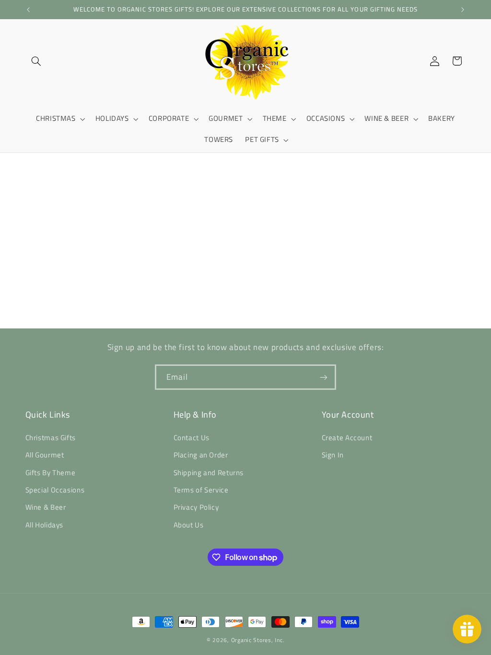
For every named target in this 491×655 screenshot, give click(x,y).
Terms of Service (201, 489)
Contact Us (192, 437)
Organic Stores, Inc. (258, 640)
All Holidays (44, 524)
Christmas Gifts (50, 437)
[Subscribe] (324, 377)
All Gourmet (44, 454)
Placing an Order (201, 454)
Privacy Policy (196, 507)
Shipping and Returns (209, 472)
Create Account (347, 437)
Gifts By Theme (50, 472)
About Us (189, 524)
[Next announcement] (462, 9)
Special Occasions (55, 489)
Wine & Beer (45, 507)
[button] (36, 61)
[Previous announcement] (28, 9)
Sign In (333, 454)
